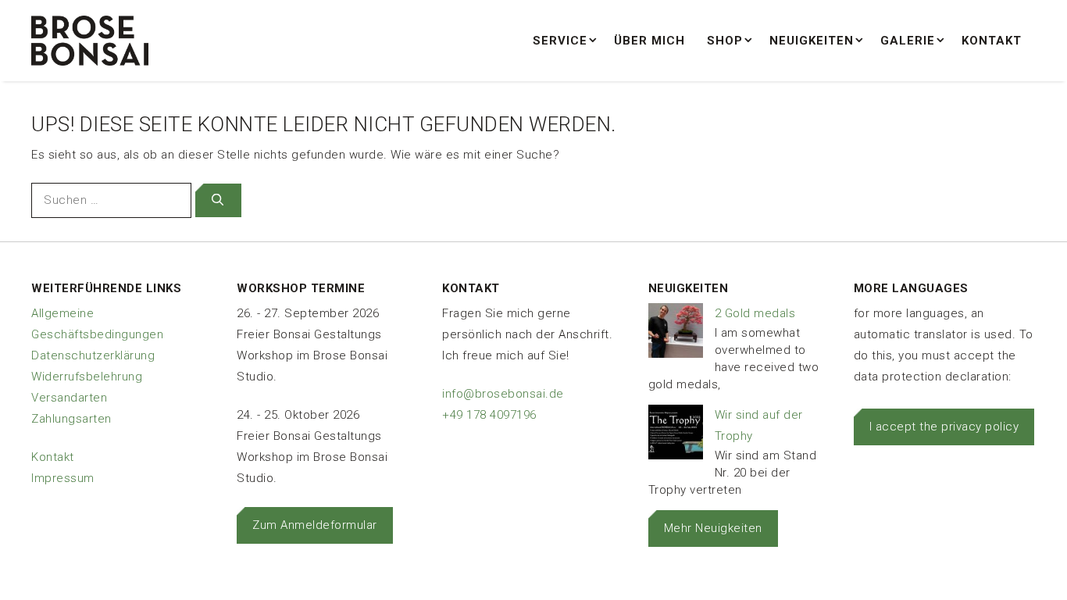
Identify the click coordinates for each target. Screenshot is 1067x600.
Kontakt (992, 41)
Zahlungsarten (71, 419)
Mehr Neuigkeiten (713, 528)
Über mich (649, 41)
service (560, 41)
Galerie (907, 41)
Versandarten (69, 398)
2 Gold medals (755, 313)
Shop (725, 41)
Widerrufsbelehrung (86, 377)
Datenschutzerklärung (93, 355)
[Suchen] (218, 200)
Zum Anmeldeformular (314, 525)
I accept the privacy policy (944, 427)
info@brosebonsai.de (503, 394)
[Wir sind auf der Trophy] (675, 435)
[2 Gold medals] (675, 334)
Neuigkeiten (811, 41)
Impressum (63, 478)
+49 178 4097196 (489, 415)
